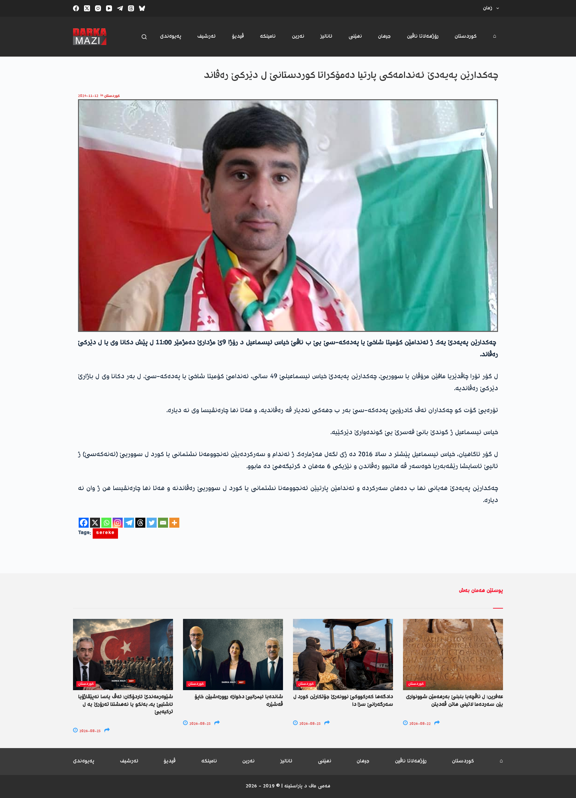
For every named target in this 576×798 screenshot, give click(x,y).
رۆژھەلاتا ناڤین (423, 36)
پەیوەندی (170, 36)
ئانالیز (326, 36)
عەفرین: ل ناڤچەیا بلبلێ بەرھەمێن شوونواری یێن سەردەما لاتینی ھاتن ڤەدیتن (454, 700)
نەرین (298, 36)
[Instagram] (98, 8)
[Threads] (131, 8)
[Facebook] (76, 8)
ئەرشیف (206, 36)
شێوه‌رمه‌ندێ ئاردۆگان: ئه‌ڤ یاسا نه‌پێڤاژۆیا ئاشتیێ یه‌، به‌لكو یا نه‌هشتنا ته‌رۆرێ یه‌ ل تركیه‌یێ (125, 704)
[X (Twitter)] (87, 8)
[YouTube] (109, 8)
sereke (105, 533)
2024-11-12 (88, 96)
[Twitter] (152, 523)
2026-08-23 (89, 731)
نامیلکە (268, 36)
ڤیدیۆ (238, 36)
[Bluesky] (142, 8)
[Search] (144, 36)
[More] (174, 523)
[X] (95, 523)
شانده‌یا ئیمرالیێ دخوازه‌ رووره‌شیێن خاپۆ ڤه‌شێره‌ (239, 700)
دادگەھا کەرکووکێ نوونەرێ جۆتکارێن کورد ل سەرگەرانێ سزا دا (343, 700)
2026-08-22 (419, 724)
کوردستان (466, 36)
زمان (487, 8)
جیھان (384, 36)
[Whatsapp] (106, 523)
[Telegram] (120, 8)
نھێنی (355, 36)
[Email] (163, 523)
